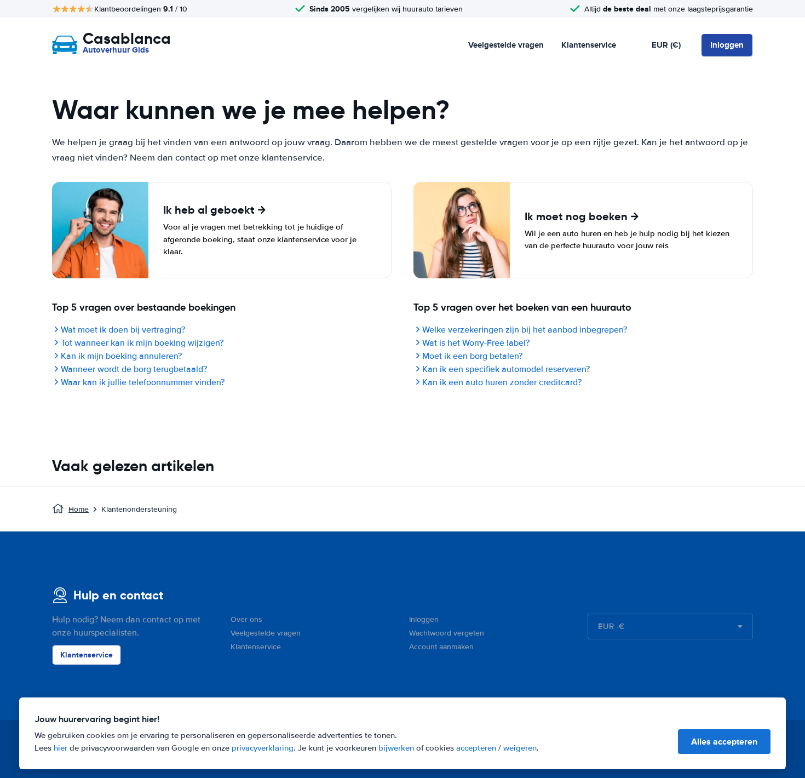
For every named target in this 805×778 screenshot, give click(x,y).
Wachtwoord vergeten (446, 633)
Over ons (246, 619)
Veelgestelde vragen (506, 45)
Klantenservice (588, 45)
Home (78, 509)
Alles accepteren (724, 741)
